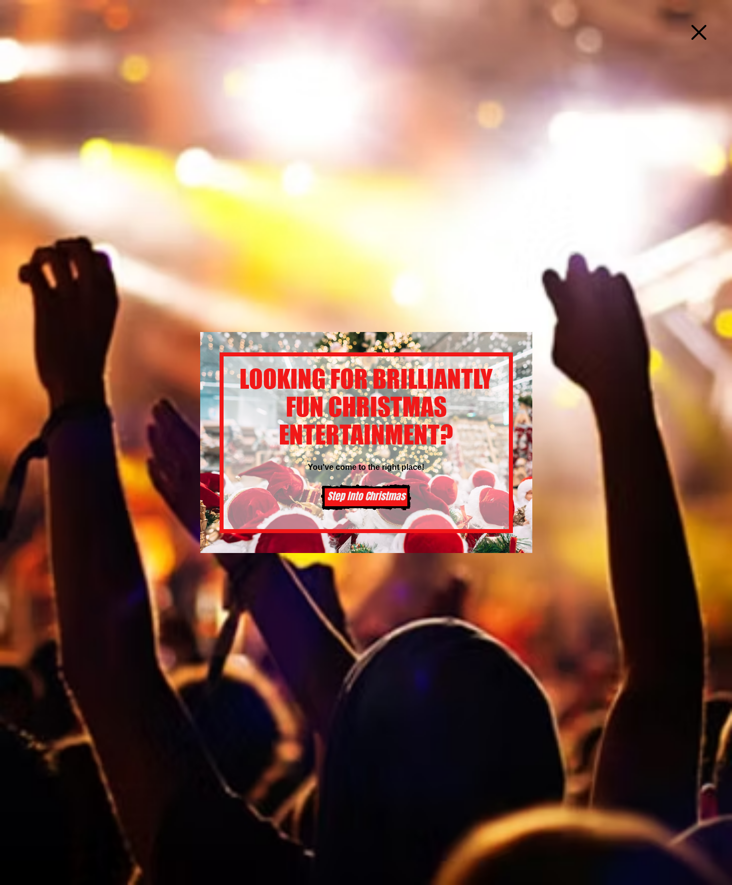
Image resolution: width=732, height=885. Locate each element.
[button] (699, 32)
